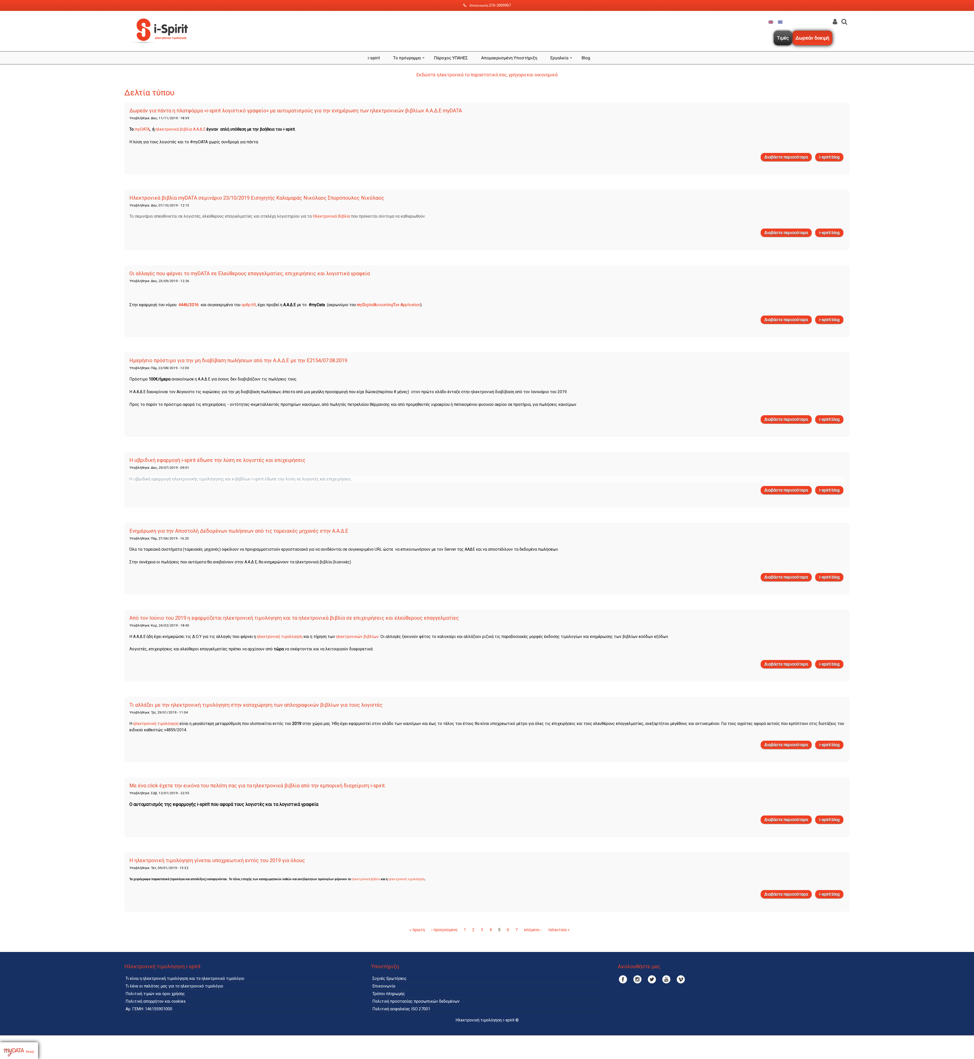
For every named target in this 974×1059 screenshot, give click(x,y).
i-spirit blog (829, 157)
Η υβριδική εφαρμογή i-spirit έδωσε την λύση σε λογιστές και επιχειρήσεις (217, 460)
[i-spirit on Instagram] (637, 979)
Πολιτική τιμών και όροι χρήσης (155, 993)
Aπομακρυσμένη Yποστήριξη (509, 57)
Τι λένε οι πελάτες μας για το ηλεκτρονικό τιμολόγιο (174, 986)
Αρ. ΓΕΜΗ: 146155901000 (149, 1008)
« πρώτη (417, 929)
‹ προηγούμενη (444, 929)
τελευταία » (559, 929)
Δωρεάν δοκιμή (812, 38)
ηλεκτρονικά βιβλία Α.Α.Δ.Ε (180, 129)
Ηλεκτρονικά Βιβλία (331, 216)
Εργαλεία (559, 57)
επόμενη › (533, 929)
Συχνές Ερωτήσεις (389, 978)
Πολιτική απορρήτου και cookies (156, 1001)
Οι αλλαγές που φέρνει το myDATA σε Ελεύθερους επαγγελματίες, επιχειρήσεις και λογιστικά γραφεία (249, 273)
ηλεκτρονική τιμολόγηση (279, 636)
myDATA (142, 129)
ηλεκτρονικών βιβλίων (357, 636)
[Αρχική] (162, 47)
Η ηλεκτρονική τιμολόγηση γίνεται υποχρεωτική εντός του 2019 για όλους (217, 860)
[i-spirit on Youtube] (666, 979)
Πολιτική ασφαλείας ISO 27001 (401, 1008)
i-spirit (374, 57)
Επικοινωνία (383, 986)
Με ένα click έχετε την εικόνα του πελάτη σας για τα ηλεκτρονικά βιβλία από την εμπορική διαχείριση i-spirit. (257, 786)
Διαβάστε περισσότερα (788, 158)
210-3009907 (500, 5)
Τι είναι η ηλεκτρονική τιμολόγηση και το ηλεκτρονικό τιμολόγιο (185, 978)
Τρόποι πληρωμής (388, 993)
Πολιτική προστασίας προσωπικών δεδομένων (416, 1001)
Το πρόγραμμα (407, 57)
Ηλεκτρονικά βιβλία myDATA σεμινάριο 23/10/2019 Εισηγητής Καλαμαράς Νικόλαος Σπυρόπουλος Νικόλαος (256, 198)
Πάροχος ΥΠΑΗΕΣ (451, 57)
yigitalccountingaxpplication (388, 304)
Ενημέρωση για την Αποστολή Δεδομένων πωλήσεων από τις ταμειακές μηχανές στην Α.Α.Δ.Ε (238, 531)
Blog (586, 57)
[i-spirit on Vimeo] (681, 979)
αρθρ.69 (248, 304)
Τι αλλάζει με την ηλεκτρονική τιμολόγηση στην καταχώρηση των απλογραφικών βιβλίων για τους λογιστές (255, 705)
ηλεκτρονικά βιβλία (366, 879)
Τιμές (783, 38)
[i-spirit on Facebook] (623, 979)
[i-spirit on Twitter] (652, 979)
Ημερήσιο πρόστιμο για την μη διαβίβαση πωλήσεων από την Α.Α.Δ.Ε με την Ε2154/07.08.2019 (238, 360)
